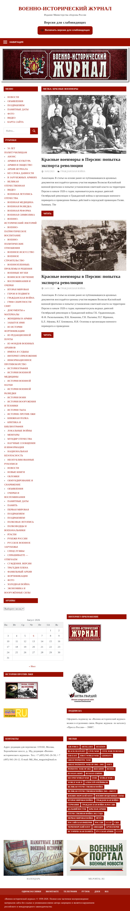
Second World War (78, 778)
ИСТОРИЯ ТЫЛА (16, 410)
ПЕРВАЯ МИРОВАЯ (18, 509)
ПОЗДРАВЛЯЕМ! (16, 518)
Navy (109, 764)
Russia (110, 769)
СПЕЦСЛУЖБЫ (15, 551)
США (116, 822)
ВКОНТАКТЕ (52, 891)
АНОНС (11, 156)
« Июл (32, 666)
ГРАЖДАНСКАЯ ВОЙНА (72, 171)
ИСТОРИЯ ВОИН (16, 397)
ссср (119, 831)
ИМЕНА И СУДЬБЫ (18, 351)
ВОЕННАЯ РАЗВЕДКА (19, 206)
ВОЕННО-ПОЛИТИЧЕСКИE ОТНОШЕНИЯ (13, 243)
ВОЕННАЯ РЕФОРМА (19, 210)
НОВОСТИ (13, 97)
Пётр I (99, 818)
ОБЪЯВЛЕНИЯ (15, 101)
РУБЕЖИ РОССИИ (17, 538)
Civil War (93, 751)
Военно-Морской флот (80, 796)
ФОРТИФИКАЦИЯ (17, 576)
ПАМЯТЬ (12, 505)
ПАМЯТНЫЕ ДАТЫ (18, 109)
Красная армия (97, 809)
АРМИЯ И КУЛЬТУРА (19, 161)
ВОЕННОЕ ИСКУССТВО (20, 252)
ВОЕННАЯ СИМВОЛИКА (21, 215)
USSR (94, 778)
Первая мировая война (80, 818)
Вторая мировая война (80, 800)
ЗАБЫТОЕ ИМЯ (16, 322)
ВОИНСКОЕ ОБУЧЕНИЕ (20, 277)
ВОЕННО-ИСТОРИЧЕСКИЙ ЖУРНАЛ (65, 8)
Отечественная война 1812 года (85, 813)
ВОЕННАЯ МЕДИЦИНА (20, 202)
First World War (89, 756)
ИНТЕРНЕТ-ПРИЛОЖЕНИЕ (22, 356)
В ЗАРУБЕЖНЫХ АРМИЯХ (22, 177)
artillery (87, 747)
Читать (47, 213)
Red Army (99, 769)
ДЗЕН (97, 891)
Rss (106, 891)
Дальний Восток (77, 809)
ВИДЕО (11, 118)
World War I (107, 778)
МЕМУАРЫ (13, 435)
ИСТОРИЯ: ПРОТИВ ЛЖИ (21, 414)
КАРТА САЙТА (15, 122)
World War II (75, 782)
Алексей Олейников (96, 782)
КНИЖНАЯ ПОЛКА (18, 418)
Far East (72, 756)
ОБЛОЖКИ (13, 476)
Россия (99, 822)
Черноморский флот (79, 827)
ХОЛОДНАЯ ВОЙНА (18, 584)
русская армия (105, 831)
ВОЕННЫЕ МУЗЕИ (17, 273)
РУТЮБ (86, 891)
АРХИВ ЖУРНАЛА (17, 169)
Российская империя (80, 822)
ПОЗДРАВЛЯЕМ (15, 105)
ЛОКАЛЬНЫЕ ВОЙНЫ (19, 430)
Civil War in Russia (112, 751)
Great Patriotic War (79, 760)
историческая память (80, 831)
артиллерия (112, 827)
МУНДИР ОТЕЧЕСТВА (19, 439)
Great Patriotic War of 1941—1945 (86, 764)
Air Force (73, 747)
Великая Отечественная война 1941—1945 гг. (92, 791)
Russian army (75, 773)
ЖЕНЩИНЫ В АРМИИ (19, 318)
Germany (107, 756)
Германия (73, 805)
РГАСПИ (11, 534)
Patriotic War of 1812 (79, 769)
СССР (108, 822)
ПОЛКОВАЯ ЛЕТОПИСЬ (20, 522)
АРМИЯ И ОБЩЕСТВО (19, 165)
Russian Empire (94, 773)
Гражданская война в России (98, 805)
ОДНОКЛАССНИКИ (31, 891)
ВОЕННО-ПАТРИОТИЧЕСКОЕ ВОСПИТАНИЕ (15, 231)
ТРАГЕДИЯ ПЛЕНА (17, 567)
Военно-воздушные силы (110, 796)
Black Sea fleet (76, 751)
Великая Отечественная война (85, 787)
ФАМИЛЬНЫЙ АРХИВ (19, 571)
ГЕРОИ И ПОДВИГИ (18, 293)
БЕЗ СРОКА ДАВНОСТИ (20, 173)
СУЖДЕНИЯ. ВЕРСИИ (19, 563)
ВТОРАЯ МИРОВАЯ (18, 289)
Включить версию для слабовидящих (67, 30)
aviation (100, 747)
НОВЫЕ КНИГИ (16, 472)
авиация (98, 827)
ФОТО (10, 113)
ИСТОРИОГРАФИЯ (17, 368)
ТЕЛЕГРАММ (70, 891)
